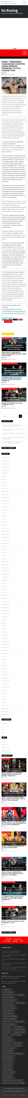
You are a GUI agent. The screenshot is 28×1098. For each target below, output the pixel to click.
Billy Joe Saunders (8, 1005)
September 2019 (5, 687)
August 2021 (5, 617)
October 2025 (5, 467)
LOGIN (24, 3)
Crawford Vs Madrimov (10, 1016)
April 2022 (4, 592)
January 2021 (5, 638)
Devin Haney (6, 1027)
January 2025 (5, 494)
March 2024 (4, 525)
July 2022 (4, 583)
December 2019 (5, 678)
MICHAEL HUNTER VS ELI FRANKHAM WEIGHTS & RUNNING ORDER (14, 438)
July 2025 (4, 476)
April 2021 (4, 629)
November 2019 (5, 681)
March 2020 (4, 668)
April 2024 (4, 522)
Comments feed (6, 747)
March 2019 (4, 705)
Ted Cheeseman (7, 1075)
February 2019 (5, 708)
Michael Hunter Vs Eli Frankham (13, 1053)
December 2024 (5, 497)
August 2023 (5, 546)
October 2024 (5, 503)
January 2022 (5, 601)
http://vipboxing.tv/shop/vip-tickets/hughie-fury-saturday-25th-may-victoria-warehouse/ (13, 311)
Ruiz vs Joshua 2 (8, 1062)
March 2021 (4, 632)
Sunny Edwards (7, 1070)
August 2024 (5, 510)
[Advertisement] (14, 33)
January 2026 (5, 458)
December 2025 (5, 461)
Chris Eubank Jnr (8, 1013)
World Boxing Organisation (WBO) (13, 1083)
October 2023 (5, 540)
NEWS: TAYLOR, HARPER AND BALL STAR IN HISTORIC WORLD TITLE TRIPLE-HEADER (13, 798)
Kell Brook (18, 1043)
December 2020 (5, 641)
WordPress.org (6, 751)
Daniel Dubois (7, 1021)
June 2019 (4, 696)
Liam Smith (17, 1045)
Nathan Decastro (8, 1056)
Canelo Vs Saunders (9, 1008)
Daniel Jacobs (19, 1021)
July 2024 (4, 513)
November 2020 (5, 644)
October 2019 (5, 684)
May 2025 (4, 482)
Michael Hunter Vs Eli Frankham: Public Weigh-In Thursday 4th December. (13, 442)
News (3, 729)
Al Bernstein (7, 989)
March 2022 (4, 595)
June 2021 (4, 623)
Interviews (4, 723)
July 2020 (4, 656)
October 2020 (5, 647)
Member (25, 1)
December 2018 (5, 714)
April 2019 (4, 702)
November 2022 (5, 571)
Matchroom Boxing (9, 1048)
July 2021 (4, 620)
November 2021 (5, 607)
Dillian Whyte (18, 1027)
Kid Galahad (6, 1045)
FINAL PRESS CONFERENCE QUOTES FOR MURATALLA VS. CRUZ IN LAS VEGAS (14, 354)
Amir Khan (20, 995)
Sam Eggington (8, 1064)
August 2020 (5, 653)
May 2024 (4, 519)
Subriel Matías (7, 1067)
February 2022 (5, 598)
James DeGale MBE (19, 1032)
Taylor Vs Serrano (8, 1072)
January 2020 (5, 675)
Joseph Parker (16, 1035)
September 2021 (5, 613)
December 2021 (5, 604)
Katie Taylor (7, 1043)
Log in (3, 741)
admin (4, 72)
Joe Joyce (5, 1035)
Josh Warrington (8, 1040)
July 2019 (4, 693)
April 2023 (4, 555)
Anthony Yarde (7, 1003)
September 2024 (6, 506)
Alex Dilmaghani (8, 992)
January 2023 (5, 565)
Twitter (14, 1095)
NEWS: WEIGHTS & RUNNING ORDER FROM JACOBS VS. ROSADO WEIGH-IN (12, 774)
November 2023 (5, 537)
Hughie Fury (6, 1032)
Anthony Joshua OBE (9, 1000)
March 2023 (4, 558)
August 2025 (5, 473)
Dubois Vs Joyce (19, 1030)
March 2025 (4, 488)
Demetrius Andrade (9, 1024)
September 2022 (5, 577)
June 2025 (4, 479)
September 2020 (6, 650)
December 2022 (5, 568)
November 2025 (5, 464)
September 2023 (5, 543)
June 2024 (4, 516)
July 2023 (4, 549)
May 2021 (4, 626)
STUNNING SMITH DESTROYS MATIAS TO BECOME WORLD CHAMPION (12, 379)
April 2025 (4, 485)
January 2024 (5, 531)
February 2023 (5, 561)
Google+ (22, 1095)
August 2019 (5, 690)
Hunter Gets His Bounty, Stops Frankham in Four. (12, 403)
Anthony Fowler (8, 997)
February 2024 (5, 528)
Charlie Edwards (8, 1011)
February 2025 (5, 491)
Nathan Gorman (8, 1059)
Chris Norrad (8, 321)
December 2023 (5, 534)
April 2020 (4, 665)
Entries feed (5, 744)
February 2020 (5, 672)
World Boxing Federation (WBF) (12, 1080)
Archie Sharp (20, 1003)
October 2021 (5, 610)
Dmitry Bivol (7, 1030)
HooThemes (12, 1091)
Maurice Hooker (8, 1051)
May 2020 (4, 662)
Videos (3, 732)
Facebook (6, 1095)
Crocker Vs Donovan (9, 1019)
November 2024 (5, 500)
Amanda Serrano (8, 995)
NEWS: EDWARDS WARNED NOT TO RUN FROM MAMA (13, 846)
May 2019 (4, 699)
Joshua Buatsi (7, 1037)
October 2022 (5, 574)
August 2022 (5, 580)
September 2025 (5, 470)
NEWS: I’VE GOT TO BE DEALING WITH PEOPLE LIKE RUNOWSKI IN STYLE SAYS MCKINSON (14, 823)
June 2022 (4, 586)
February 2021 (5, 635)
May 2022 (4, 589)
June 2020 (4, 659)
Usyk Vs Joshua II (8, 1078)
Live (3, 726)
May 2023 (4, 552)
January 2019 (5, 711)
